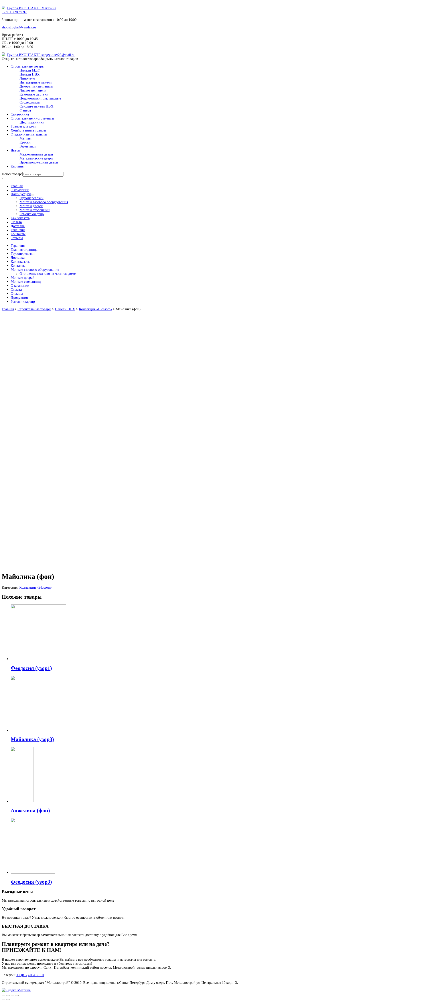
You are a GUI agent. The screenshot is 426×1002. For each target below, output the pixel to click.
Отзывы (17, 293)
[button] (40, 59)
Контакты (18, 265)
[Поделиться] (8, 995)
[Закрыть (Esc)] (3, 995)
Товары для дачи (23, 126)
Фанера (25, 110)
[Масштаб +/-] (17, 995)
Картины (17, 166)
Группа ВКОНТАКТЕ (24, 55)
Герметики (28, 146)
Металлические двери (36, 158)
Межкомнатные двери (36, 154)
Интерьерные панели (36, 82)
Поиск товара (12, 174)
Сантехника (20, 114)
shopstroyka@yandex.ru (19, 27)
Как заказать (20, 261)
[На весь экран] (12, 995)
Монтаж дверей (22, 277)
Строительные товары (27, 66)
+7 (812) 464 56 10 (30, 975)
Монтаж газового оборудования (35, 269)
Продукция (19, 297)
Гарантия (18, 245)
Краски (25, 142)
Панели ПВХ (30, 74)
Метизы (26, 138)
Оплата (16, 289)
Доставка (18, 257)
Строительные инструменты (32, 118)
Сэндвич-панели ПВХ (36, 106)
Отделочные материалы (29, 134)
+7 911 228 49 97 (14, 12)
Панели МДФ (30, 70)
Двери (15, 150)
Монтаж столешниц (26, 281)
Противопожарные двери (39, 162)
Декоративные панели (36, 86)
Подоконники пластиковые (40, 98)
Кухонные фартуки (34, 94)
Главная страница (24, 249)
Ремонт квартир (23, 301)
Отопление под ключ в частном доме (48, 273)
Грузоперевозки (23, 253)
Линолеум (27, 78)
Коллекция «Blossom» (35, 587)
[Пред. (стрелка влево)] (3, 999)
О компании (20, 285)
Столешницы (30, 102)
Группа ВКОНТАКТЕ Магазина (31, 8)
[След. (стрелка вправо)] (8, 999)
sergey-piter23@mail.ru (58, 55)
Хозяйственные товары (28, 130)
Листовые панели (33, 90)
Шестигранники (32, 122)
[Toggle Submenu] (32, 195)
